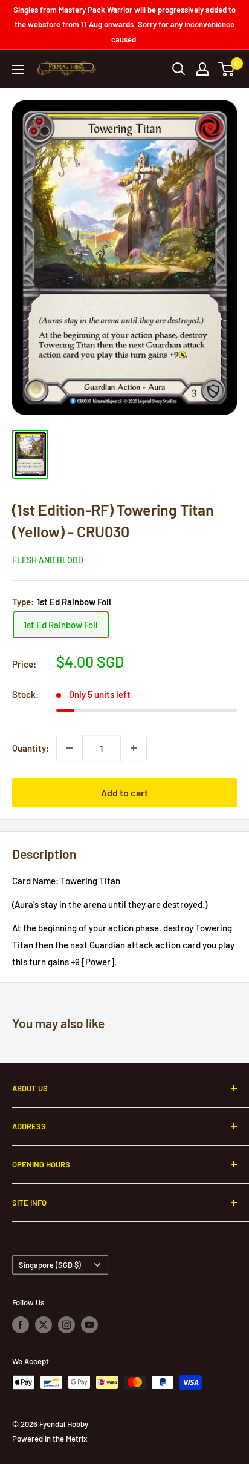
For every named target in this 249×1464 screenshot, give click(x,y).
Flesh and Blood (47, 560)
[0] (226, 69)
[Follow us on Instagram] (66, 1324)
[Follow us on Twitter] (43, 1324)
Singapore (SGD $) (50, 1265)
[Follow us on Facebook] (20, 1324)
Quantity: (30, 748)
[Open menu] (18, 69)
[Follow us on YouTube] (89, 1324)
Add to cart (124, 792)
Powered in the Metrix (49, 1438)
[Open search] (179, 69)
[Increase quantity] (133, 748)
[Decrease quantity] (69, 748)
